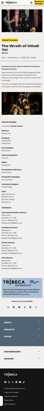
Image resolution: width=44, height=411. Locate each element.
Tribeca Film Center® (11, 392)
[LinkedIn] (30, 307)
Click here (15, 86)
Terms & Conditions (11, 396)
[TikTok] (25, 307)
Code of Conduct (9, 404)
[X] (36, 307)
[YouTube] (19, 307)
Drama (13, 66)
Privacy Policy (8, 400)
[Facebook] (14, 307)
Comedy (5, 66)
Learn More (25, 294)
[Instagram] (8, 307)
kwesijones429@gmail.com (12, 223)
